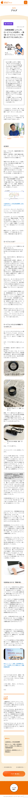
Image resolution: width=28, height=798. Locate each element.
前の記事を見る (8, 767)
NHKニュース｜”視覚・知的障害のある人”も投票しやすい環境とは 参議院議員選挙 (14, 665)
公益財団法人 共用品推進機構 (12, 741)
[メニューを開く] (25, 2)
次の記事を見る (20, 767)
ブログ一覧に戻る (15, 774)
